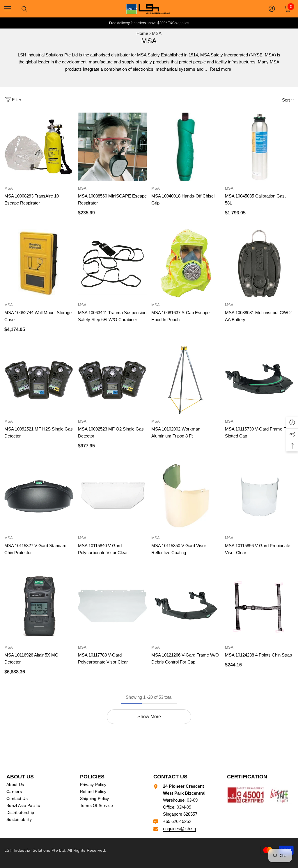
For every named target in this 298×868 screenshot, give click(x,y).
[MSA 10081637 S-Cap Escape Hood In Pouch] (185, 263)
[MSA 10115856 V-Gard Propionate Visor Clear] (259, 496)
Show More (149, 716)
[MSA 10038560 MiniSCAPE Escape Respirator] (112, 147)
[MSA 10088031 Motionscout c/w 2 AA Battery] (259, 263)
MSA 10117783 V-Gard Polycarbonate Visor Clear (103, 658)
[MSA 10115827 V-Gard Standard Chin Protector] (38, 496)
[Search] (24, 9)
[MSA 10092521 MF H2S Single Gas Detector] (38, 380)
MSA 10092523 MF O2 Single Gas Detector (111, 432)
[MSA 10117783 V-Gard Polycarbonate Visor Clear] (112, 606)
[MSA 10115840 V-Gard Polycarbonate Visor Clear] (112, 496)
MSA (8, 188)
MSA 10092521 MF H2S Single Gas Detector (38, 432)
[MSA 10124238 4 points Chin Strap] (259, 606)
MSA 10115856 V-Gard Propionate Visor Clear (257, 549)
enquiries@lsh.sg (179, 828)
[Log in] (272, 9)
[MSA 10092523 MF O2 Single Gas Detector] (112, 380)
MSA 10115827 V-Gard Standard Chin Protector (35, 549)
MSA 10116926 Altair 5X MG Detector (31, 658)
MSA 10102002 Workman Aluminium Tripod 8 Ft (175, 432)
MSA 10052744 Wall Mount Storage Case (38, 316)
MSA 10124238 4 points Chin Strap (258, 654)
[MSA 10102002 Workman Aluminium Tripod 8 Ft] (185, 380)
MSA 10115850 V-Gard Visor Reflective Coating (178, 549)
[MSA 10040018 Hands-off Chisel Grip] (185, 147)
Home (142, 33)
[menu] (7, 8)
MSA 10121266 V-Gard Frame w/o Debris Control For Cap (185, 658)
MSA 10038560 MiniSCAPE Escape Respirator (112, 199)
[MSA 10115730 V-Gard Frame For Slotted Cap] (259, 380)
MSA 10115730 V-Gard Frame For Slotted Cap (257, 432)
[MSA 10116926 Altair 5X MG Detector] (38, 606)
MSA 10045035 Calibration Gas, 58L (255, 199)
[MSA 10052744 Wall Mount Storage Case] (38, 263)
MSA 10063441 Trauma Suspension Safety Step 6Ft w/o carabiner (112, 316)
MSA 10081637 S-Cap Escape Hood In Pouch (180, 316)
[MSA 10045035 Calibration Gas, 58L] (259, 147)
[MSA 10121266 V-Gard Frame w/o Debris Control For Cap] (185, 606)
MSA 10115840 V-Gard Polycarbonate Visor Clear (103, 549)
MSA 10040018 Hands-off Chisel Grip (182, 199)
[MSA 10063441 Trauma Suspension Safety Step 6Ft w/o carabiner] (112, 263)
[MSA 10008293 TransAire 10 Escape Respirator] (38, 147)
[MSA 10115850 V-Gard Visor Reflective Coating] (185, 496)
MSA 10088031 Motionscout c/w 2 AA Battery (258, 316)
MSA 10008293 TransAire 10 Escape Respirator (31, 199)
